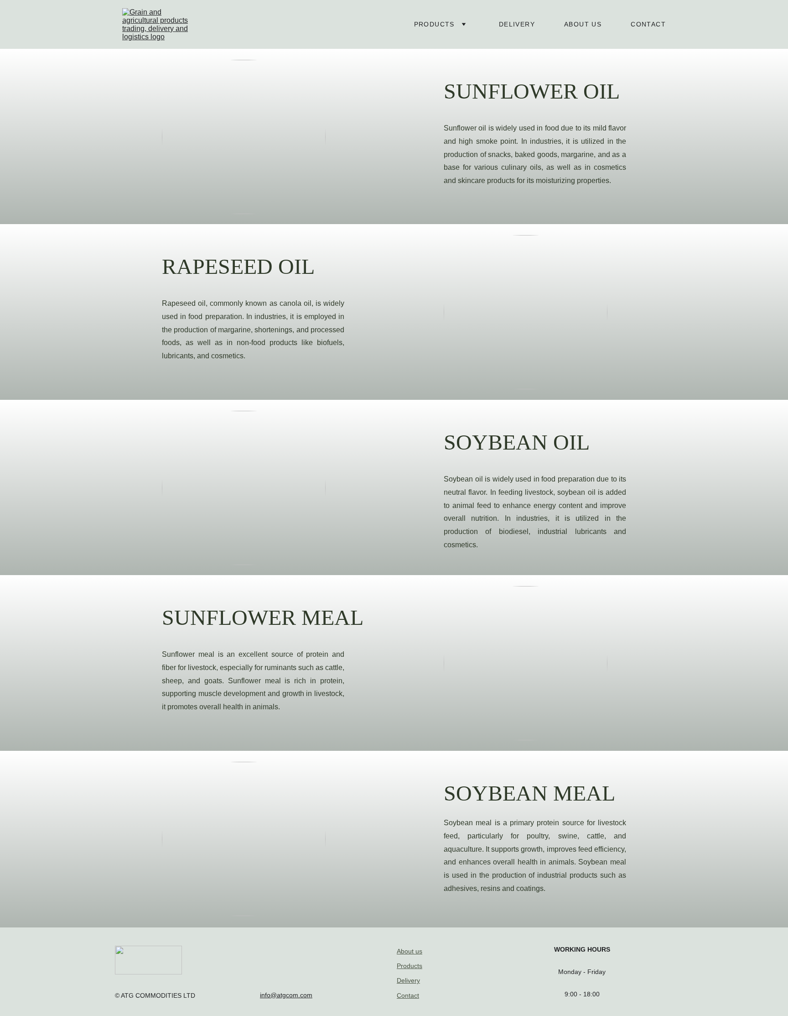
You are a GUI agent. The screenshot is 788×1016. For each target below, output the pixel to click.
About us (582, 24)
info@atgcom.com (286, 995)
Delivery (517, 24)
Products (434, 24)
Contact (648, 24)
